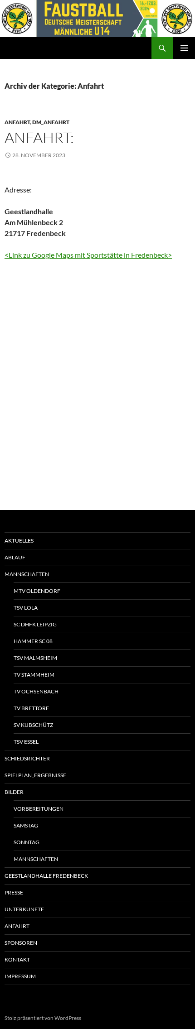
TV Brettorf (31, 708)
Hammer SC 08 (33, 641)
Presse (14, 892)
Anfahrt (17, 122)
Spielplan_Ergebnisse (35, 775)
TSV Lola (26, 607)
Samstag (26, 825)
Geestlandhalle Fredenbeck (46, 875)
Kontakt (17, 959)
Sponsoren (21, 942)
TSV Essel (26, 741)
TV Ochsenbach (36, 691)
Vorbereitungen (38, 808)
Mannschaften (27, 574)
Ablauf (15, 557)
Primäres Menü (184, 48)
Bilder (14, 792)
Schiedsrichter (27, 758)
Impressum (20, 976)
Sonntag (26, 842)
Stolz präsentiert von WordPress (43, 1018)
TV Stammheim (34, 674)
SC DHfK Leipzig (35, 624)
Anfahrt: (39, 137)
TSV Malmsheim (35, 657)
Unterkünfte (24, 909)
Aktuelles (19, 540)
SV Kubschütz (33, 724)
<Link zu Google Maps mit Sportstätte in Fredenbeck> (88, 254)
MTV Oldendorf (37, 590)
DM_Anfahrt (50, 122)
